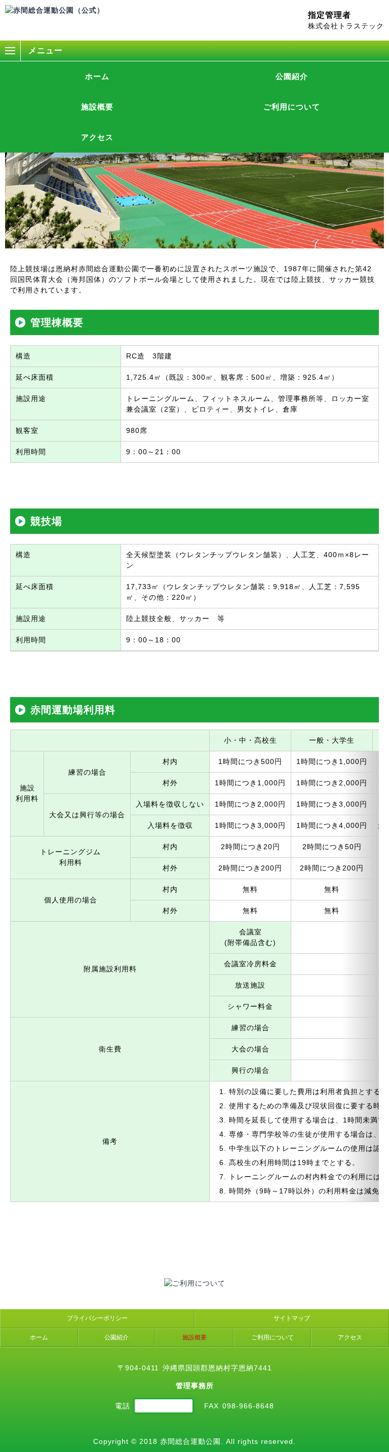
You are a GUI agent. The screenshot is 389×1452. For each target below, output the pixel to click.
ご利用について (291, 106)
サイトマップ (292, 1318)
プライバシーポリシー (97, 1318)
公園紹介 (292, 76)
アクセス (97, 137)
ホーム (97, 76)
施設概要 (97, 106)
